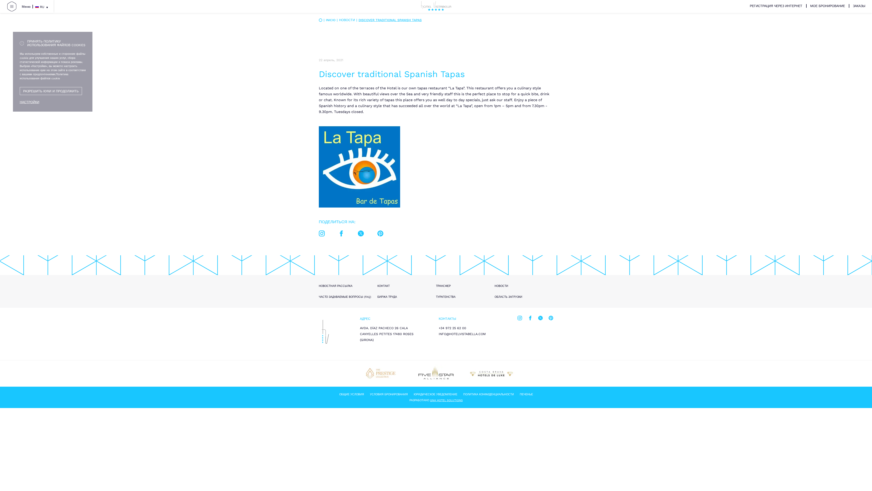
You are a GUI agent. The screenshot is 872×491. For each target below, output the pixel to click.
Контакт (383, 286)
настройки (29, 102)
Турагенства (446, 296)
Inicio (330, 20)
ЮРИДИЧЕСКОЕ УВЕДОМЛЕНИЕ (435, 394)
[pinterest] (380, 234)
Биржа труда (387, 296)
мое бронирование (827, 6)
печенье (526, 394)
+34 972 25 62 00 (452, 328)
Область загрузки (508, 296)
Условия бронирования (389, 394)
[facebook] (341, 234)
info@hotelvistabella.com (462, 334)
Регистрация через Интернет (776, 6)
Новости (347, 20)
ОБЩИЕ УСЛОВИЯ (351, 394)
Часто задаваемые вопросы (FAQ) (345, 296)
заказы (859, 6)
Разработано (436, 400)
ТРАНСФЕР (443, 286)
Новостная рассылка (335, 286)
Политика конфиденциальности (488, 394)
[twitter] (361, 234)
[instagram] (322, 234)
